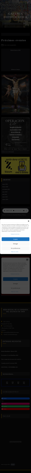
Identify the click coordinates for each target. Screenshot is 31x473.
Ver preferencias (15, 248)
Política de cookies (14, 251)
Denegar (15, 244)
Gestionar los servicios (15, 234)
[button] (28, 221)
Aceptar (15, 239)
